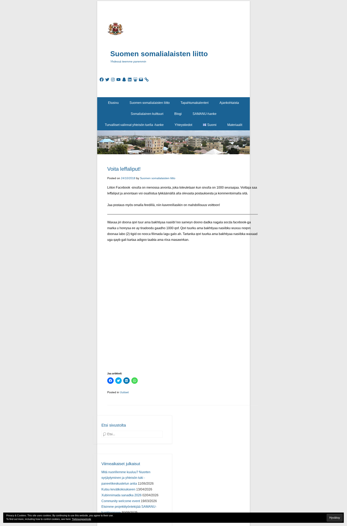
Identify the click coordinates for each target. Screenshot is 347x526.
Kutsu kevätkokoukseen (118, 489)
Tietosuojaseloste (81, 519)
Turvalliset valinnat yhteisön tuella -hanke (134, 125)
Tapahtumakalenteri (195, 102)
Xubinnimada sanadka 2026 (121, 495)
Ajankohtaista (229, 102)
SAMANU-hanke (204, 113)
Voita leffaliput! (124, 169)
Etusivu (113, 102)
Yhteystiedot (183, 125)
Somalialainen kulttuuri (147, 113)
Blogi (178, 113)
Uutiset (124, 392)
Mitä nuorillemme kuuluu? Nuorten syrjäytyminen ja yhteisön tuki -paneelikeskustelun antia (125, 477)
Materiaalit (234, 125)
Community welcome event (120, 501)
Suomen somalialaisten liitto (159, 54)
